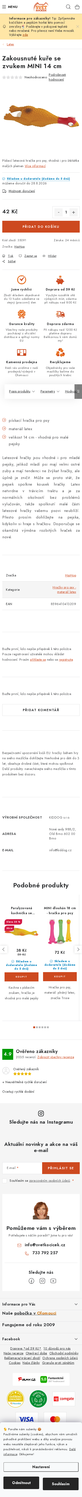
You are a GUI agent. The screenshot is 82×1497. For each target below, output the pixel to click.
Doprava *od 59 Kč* (25, 1348)
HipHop (19, 246)
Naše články (31, 1362)
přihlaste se (38, 659)
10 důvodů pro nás (57, 1348)
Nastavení (41, 1467)
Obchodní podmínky (64, 1353)
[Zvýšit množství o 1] (73, 212)
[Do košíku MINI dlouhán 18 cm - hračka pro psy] (60, 976)
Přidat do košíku (41, 226)
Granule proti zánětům (58, 1362)
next (78, 949)
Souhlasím (60, 1484)
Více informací (35, 166)
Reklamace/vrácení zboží (22, 1358)
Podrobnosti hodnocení (57, 77)
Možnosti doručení (22, 191)
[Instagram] (42, 1281)
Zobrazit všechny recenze (55, 1057)
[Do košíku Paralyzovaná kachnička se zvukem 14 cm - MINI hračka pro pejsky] (21, 976)
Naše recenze (13, 1353)
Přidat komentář (41, 710)
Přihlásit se (61, 1168)
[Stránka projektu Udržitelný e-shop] (38, 1398)
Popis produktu (19, 391)
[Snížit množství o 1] (58, 212)
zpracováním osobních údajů (49, 1180)
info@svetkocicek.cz (45, 1245)
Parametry (48, 391)
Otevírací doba (36, 1353)
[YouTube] (53, 1281)
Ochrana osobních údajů (60, 1358)
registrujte (66, 659)
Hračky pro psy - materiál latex (64, 589)
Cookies (14, 1362)
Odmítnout (21, 1482)
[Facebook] (31, 1281)
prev (3, 949)
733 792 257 (45, 1253)
